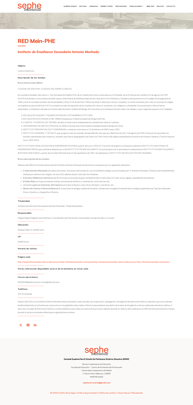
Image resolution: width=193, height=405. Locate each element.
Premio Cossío (106, 6)
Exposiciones (121, 6)
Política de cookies (107, 393)
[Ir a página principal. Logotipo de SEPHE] (33, 6)
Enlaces (160, 6)
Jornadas (93, 6)
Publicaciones (135, 6)
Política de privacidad (87, 393)
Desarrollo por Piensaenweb (130, 393)
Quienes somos (70, 6)
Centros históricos (26, 71)
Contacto (170, 6)
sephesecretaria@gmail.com (96, 382)
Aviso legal (70, 393)
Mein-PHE (150, 6)
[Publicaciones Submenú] (143, 6)
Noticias (83, 6)
